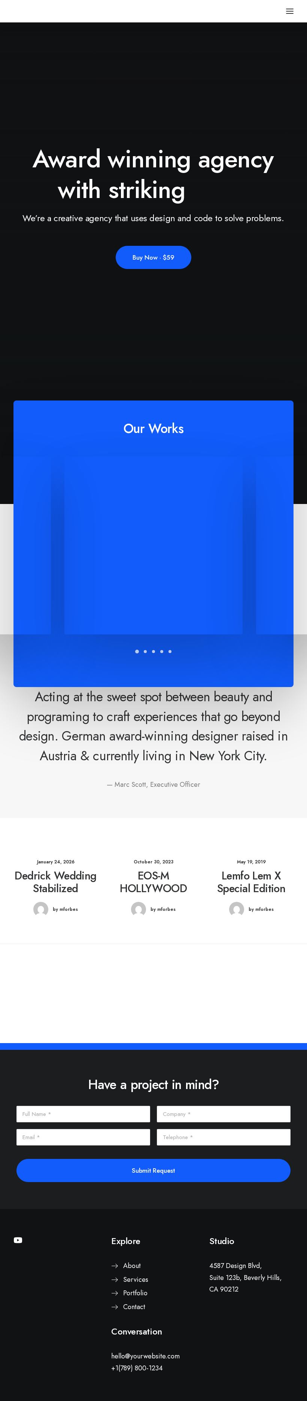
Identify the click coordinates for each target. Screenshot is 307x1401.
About (132, 1266)
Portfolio (135, 1293)
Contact (134, 1307)
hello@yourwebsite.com (145, 1356)
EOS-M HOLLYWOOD (153, 882)
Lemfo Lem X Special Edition (251, 882)
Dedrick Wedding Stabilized (55, 882)
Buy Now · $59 (153, 257)
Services (135, 1279)
